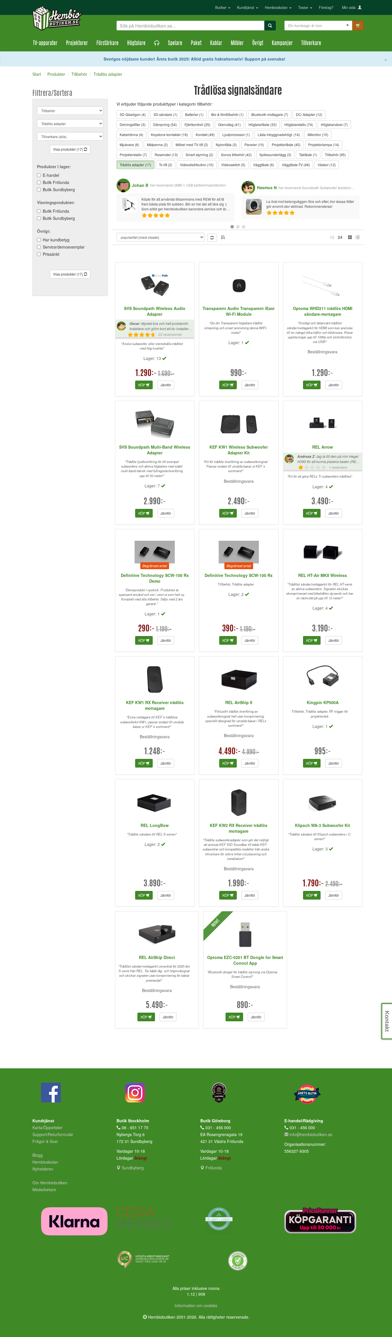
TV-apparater (45, 43)
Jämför (165, 384)
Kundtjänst (246, 7)
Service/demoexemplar (64, 247)
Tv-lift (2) (165, 164)
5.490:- (157, 1006)
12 (332, 237)
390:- (230, 629)
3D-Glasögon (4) (133, 114)
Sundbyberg (132, 1168)
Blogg (37, 1155)
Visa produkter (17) (68, 149)
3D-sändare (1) (165, 114)
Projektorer (77, 43)
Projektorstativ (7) (133, 154)
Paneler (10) (254, 144)
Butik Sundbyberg (59, 189)
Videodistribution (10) (197, 164)
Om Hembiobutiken (49, 1182)
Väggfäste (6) (263, 164)
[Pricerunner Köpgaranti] (322, 1220)
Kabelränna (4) (131, 134)
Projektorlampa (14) (323, 144)
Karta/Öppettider (47, 1127)
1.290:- (146, 374)
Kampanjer (282, 43)
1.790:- (313, 884)
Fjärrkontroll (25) (197, 124)
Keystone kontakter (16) (169, 134)
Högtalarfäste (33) (263, 124)
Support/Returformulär (52, 1134)
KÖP (142, 384)
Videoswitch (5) (233, 164)
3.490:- (322, 502)
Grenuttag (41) (229, 124)
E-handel (51, 175)
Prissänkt (51, 254)
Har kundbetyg (56, 240)
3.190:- (322, 629)
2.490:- (239, 502)
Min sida (350, 7)
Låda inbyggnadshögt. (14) (279, 134)
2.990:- (154, 502)
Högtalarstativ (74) (298, 124)
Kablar (216, 43)
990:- (238, 374)
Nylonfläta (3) (226, 144)
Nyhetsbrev (42, 1169)
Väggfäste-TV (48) (296, 164)
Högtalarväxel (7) (334, 124)
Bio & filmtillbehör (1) (227, 114)
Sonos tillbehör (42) (236, 154)
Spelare (175, 43)
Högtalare (136, 43)
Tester (303, 7)
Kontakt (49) (205, 134)
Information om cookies (196, 1305)
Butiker (221, 7)
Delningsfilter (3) (132, 124)
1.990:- (238, 884)
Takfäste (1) (308, 154)
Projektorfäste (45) (286, 144)
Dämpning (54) (165, 124)
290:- (146, 629)
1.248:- (154, 752)
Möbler (237, 43)
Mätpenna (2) (157, 144)
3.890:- (154, 884)
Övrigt (257, 43)
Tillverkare (311, 43)
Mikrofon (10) (318, 134)
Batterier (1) (194, 114)
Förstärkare (107, 43)
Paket (196, 43)
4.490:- (229, 752)
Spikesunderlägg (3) (275, 154)
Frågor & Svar (45, 1141)
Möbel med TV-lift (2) (192, 144)
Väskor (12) (327, 164)
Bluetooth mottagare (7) (269, 114)
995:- (323, 752)
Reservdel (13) (166, 154)
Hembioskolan (277, 7)
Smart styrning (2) (199, 154)
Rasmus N (267, 187)
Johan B (140, 185)
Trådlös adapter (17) (135, 164)
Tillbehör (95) (335, 154)
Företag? (326, 7)
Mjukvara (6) (129, 144)
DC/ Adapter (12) (309, 114)
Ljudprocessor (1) (236, 134)
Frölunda (213, 1168)
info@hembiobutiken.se (311, 1134)
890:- (245, 1006)
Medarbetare (44, 1189)
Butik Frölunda (56, 182)
